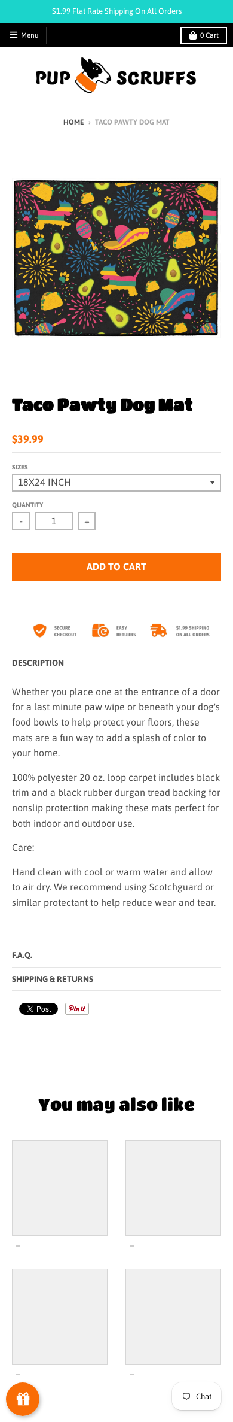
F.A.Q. (22, 955)
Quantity (27, 504)
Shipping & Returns (52, 979)
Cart (209, 35)
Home (73, 122)
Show (22, 1399)
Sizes (20, 467)
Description (38, 663)
